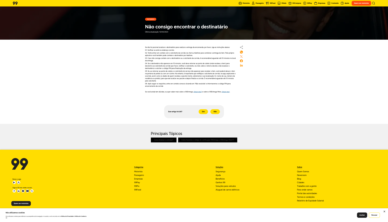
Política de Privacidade (67, 216)
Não (215, 112)
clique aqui (226, 92)
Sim (203, 112)
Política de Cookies (80, 216)
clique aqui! (197, 92)
